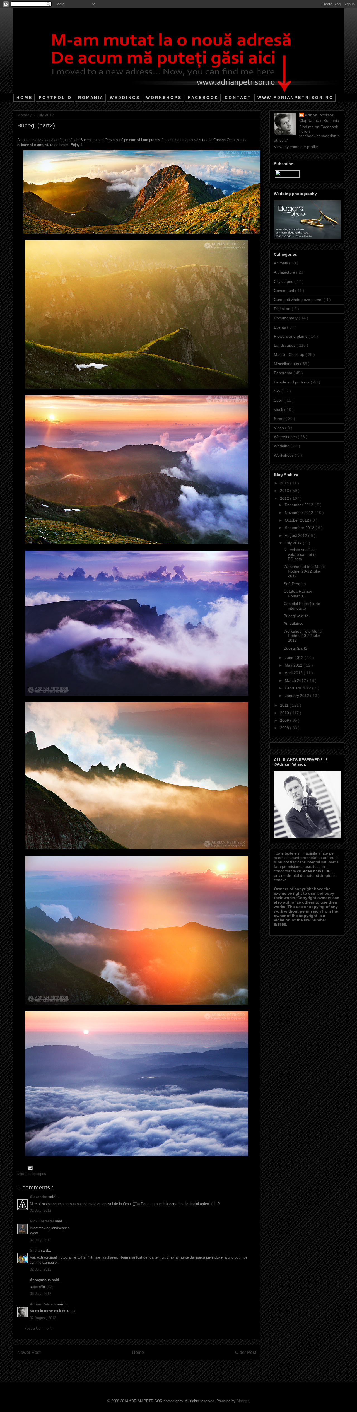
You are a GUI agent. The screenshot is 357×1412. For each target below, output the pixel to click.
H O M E (24, 97)
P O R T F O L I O (55, 97)
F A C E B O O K (203, 97)
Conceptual (284, 290)
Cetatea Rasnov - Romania (299, 593)
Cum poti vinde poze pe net (299, 299)
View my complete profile (296, 146)
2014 (285, 483)
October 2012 (297, 520)
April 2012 (294, 672)
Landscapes (36, 1174)
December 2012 (299, 505)
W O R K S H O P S (163, 97)
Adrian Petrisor (43, 1304)
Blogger (243, 1401)
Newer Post (28, 1352)
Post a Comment (38, 1328)
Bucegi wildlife (296, 616)
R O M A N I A (90, 97)
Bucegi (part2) (296, 648)
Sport (279, 400)
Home (138, 1352)
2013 (285, 490)
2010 (285, 713)
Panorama (283, 373)
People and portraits (292, 382)
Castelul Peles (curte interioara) (302, 605)
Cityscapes (284, 281)
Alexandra (39, 1197)
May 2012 (294, 665)
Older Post (245, 1352)
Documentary (286, 318)
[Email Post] (29, 1168)
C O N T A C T (237, 97)
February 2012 (298, 688)
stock (279, 409)
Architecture (285, 272)
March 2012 (296, 680)
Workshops (284, 455)
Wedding (282, 446)
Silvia (35, 1250)
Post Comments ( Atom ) (148, 1367)
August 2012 (296, 535)
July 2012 (294, 543)
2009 (285, 720)
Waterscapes (286, 437)
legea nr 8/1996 (316, 871)
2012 (285, 498)
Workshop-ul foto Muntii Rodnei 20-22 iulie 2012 (304, 571)
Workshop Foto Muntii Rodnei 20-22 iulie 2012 (303, 636)
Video (279, 428)
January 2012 (297, 695)
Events (280, 327)
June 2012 (295, 657)
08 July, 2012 (40, 1294)
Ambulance (293, 623)
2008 (285, 728)
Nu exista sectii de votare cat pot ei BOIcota (300, 554)
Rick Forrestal (42, 1221)
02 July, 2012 (40, 1210)
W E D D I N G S (124, 97)
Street (280, 418)
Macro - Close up (289, 354)
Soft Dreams (295, 583)
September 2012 (300, 527)
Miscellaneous (287, 363)
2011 (285, 705)
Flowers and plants (291, 336)
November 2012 (299, 512)
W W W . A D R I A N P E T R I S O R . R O (294, 97)
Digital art (283, 308)
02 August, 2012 (43, 1318)
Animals (281, 263)
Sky (277, 391)
